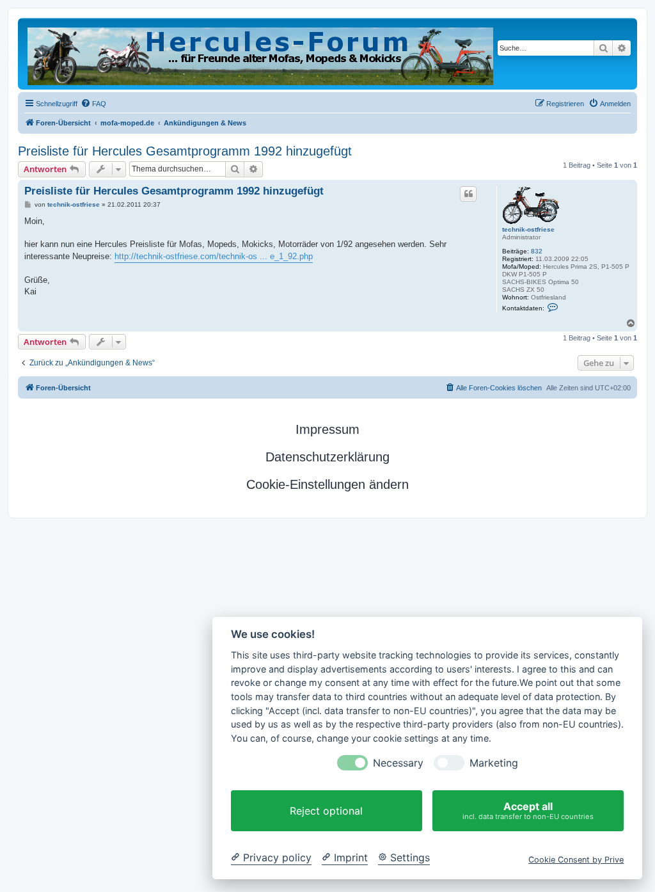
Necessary (398, 763)
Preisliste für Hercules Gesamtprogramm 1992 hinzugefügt (185, 151)
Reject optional (326, 810)
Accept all (528, 810)
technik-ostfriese (528, 229)
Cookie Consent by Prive (576, 859)
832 (536, 251)
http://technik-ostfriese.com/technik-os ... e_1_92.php (213, 256)
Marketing (494, 763)
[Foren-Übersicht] (261, 53)
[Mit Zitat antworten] (468, 194)
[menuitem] (93, 103)
